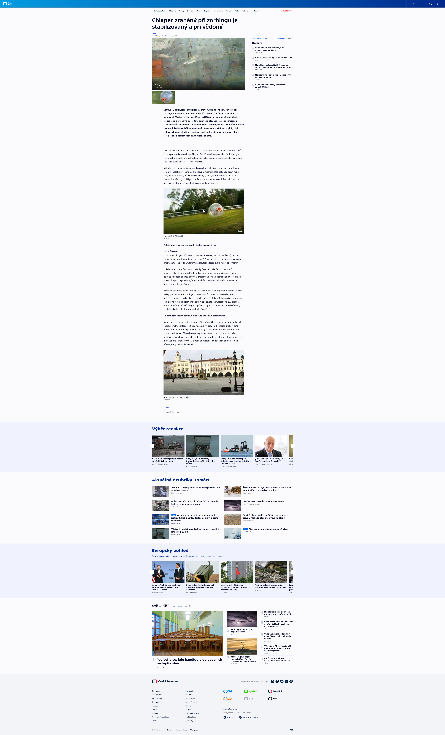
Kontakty (189, 720)
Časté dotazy (190, 717)
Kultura (245, 11)
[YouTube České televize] (282, 681)
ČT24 (154, 33)
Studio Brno (190, 698)
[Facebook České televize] (277, 681)
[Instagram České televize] (272, 681)
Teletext (155, 702)
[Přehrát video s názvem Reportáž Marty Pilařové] (204, 211)
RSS (291, 730)
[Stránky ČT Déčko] (227, 698)
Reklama (188, 695)
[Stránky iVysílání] (275, 691)
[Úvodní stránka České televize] (165, 681)
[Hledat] (430, 3)
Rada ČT (188, 706)
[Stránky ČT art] (248, 698)
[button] (204, 211)
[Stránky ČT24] (227, 691)
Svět (198, 11)
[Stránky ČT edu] (272, 698)
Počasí (229, 11)
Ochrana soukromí (181, 730)
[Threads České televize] (291, 681)
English (169, 730)
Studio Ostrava (191, 702)
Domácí (190, 11)
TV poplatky (157, 698)
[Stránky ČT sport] (250, 691)
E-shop (155, 713)
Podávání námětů (192, 713)
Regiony (207, 11)
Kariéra (188, 709)
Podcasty (255, 11)
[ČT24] (7, 3)
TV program (157, 691)
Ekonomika (218, 11)
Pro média (189, 691)
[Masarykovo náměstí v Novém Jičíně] (204, 372)
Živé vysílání (157, 695)
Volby (181, 11)
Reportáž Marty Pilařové (172, 236)
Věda (237, 11)
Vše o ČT (155, 720)
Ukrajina (172, 11)
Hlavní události (160, 11)
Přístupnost (194, 730)
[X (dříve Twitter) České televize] (286, 681)
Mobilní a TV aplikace (160, 717)
